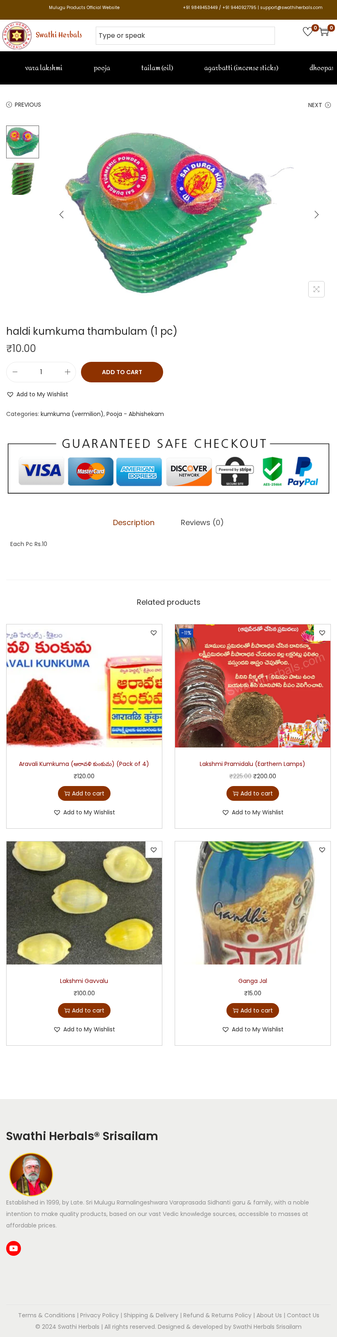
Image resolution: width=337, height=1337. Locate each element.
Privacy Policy (99, 1315)
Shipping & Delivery (151, 1315)
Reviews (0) (202, 522)
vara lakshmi (43, 68)
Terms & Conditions (46, 1315)
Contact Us (303, 1315)
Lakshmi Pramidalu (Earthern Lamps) (252, 764)
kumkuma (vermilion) (72, 414)
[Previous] (61, 214)
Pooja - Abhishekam (135, 414)
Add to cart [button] (88, 793)
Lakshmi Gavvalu (84, 981)
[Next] (316, 214)
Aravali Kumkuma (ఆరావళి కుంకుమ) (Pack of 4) (84, 764)
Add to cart (122, 372)
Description (134, 522)
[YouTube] (13, 1248)
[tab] (134, 522)
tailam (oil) (156, 68)
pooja (101, 68)
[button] (37, 394)
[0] (308, 32)
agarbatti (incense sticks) (240, 68)
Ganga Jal (252, 981)
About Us (269, 1315)
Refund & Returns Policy (217, 1315)
